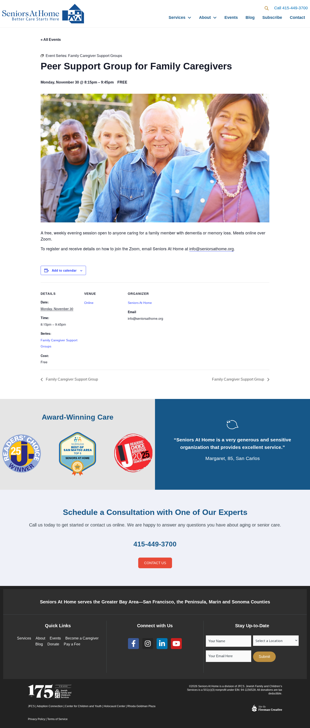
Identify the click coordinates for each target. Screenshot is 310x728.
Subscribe (272, 17)
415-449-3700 (155, 544)
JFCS (31, 706)
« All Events (51, 40)
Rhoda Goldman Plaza (141, 706)
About (205, 17)
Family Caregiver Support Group (71, 379)
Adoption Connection (50, 706)
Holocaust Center (114, 706)
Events (231, 17)
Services (177, 17)
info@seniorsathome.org (211, 249)
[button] (267, 8)
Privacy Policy (36, 719)
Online (88, 303)
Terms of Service (57, 719)
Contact (297, 17)
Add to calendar (64, 270)
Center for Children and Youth (83, 706)
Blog (250, 17)
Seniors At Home (140, 303)
